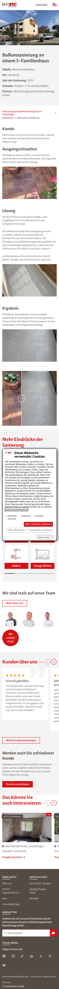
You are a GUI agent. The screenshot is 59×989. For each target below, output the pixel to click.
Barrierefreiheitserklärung (15, 976)
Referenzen (7, 118)
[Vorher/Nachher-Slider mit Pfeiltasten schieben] (29, 398)
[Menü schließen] (54, 5)
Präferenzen (26, 516)
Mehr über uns (14, 603)
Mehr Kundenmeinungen (21, 740)
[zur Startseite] (9, 5)
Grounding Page (11, 904)
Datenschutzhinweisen (16, 509)
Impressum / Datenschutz (43, 976)
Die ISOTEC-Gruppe (40, 883)
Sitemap (6, 982)
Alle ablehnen (16, 530)
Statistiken (39, 516)
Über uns (7, 883)
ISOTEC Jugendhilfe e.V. (11, 891)
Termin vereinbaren (17, 784)
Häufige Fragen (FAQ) (38, 891)
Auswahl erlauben (40, 530)
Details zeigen (43, 537)
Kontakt (42, 5)
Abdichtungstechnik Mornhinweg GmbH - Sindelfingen (22, 113)
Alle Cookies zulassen (38, 524)
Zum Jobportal (10, 636)
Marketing (12, 519)
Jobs (4, 898)
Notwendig (12, 516)
